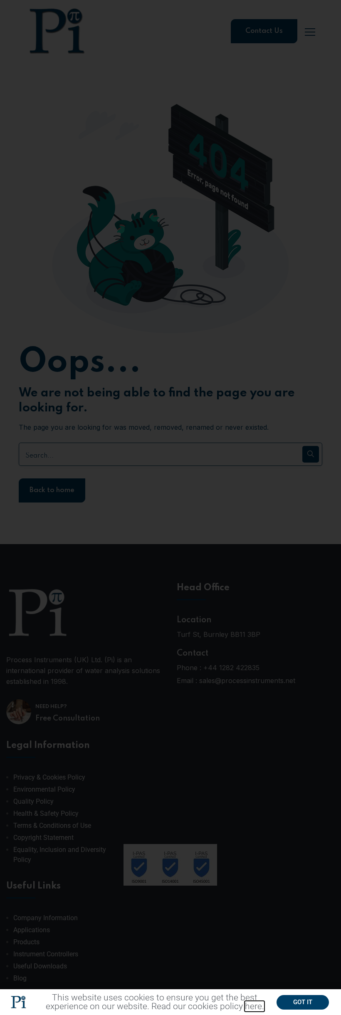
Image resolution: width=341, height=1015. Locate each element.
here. (254, 1006)
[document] (170, 507)
